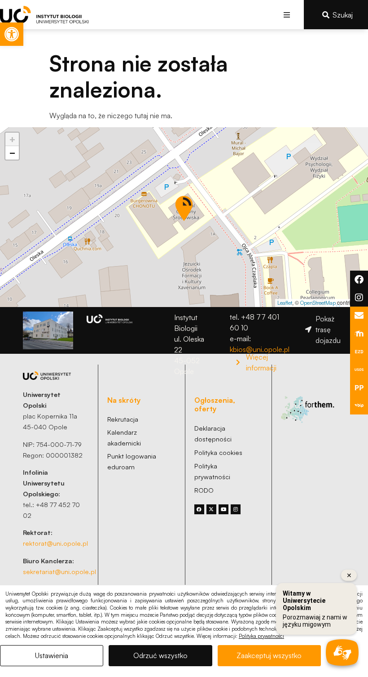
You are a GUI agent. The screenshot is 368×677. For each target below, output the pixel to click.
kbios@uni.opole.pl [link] (259, 349)
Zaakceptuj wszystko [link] (269, 655)
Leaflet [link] (284, 302)
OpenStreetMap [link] (318, 302)
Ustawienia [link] (51, 655)
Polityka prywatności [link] (261, 636)
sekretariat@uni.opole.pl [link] (59, 571)
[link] (11, 34)
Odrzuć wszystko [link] (160, 655)
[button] (287, 14)
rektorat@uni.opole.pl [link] (55, 543)
